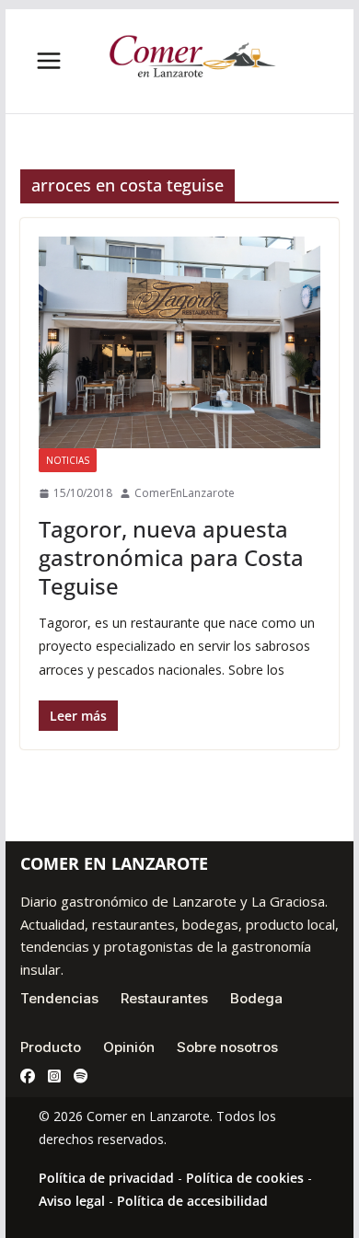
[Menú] (49, 61)
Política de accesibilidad (192, 1200)
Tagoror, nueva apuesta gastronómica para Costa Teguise (171, 557)
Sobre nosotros (227, 1047)
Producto (50, 1047)
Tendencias (59, 998)
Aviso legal (72, 1200)
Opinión (129, 1047)
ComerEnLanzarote (184, 493)
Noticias (67, 460)
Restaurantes (164, 998)
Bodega (256, 998)
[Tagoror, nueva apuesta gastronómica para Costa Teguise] (179, 342)
